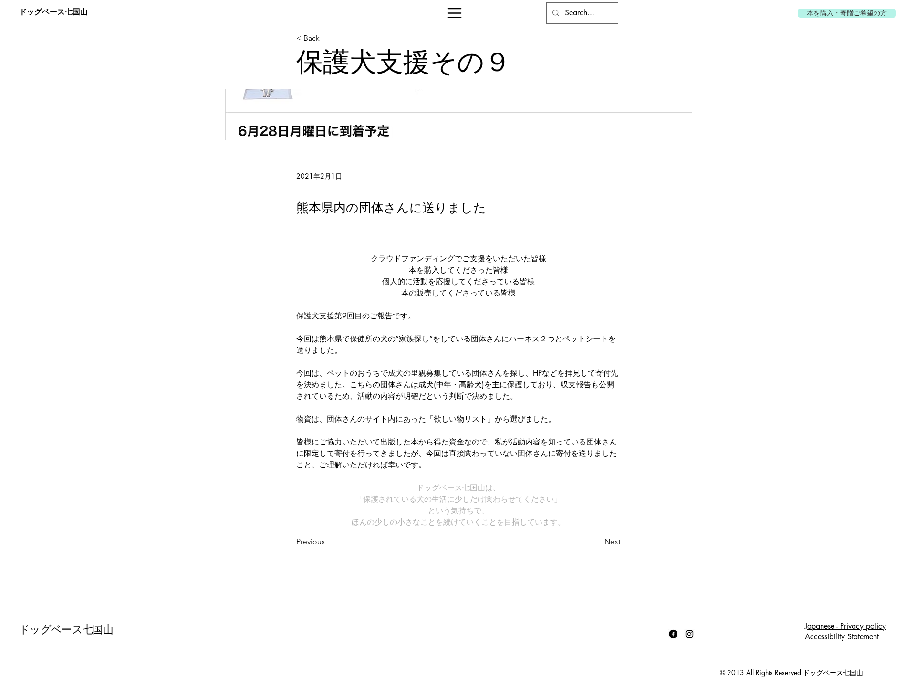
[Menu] (454, 13)
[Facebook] (673, 634)
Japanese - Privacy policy (845, 626)
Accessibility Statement (842, 637)
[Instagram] (689, 634)
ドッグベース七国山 (66, 630)
